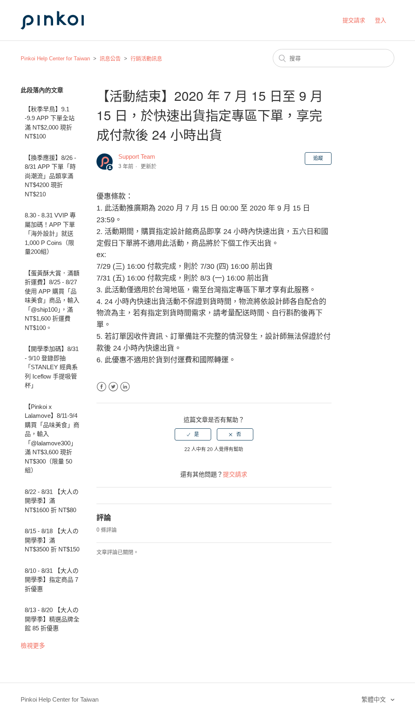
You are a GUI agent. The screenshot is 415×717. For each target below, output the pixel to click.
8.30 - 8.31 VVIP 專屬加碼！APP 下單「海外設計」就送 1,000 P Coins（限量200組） (50, 233)
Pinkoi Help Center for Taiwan (55, 58)
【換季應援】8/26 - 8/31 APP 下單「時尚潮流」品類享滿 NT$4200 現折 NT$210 (50, 176)
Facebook (101, 387)
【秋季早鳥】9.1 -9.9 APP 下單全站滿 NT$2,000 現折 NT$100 (50, 123)
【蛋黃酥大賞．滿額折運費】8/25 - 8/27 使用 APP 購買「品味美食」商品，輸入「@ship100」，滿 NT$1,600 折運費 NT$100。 (52, 300)
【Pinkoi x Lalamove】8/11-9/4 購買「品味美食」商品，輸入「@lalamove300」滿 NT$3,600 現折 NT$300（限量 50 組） (52, 438)
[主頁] (61, 37)
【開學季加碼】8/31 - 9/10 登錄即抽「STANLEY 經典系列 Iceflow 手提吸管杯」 (52, 367)
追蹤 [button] (318, 158)
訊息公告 (110, 58)
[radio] (193, 434)
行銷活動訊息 (146, 58)
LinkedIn (125, 387)
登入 (380, 20)
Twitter (113, 387)
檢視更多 (33, 645)
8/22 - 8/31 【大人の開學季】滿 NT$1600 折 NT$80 (52, 500)
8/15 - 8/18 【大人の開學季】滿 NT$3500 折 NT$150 (52, 540)
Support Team (136, 156)
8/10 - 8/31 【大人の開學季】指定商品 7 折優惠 (52, 579)
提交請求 (353, 20)
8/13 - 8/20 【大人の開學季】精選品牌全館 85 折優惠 (52, 619)
